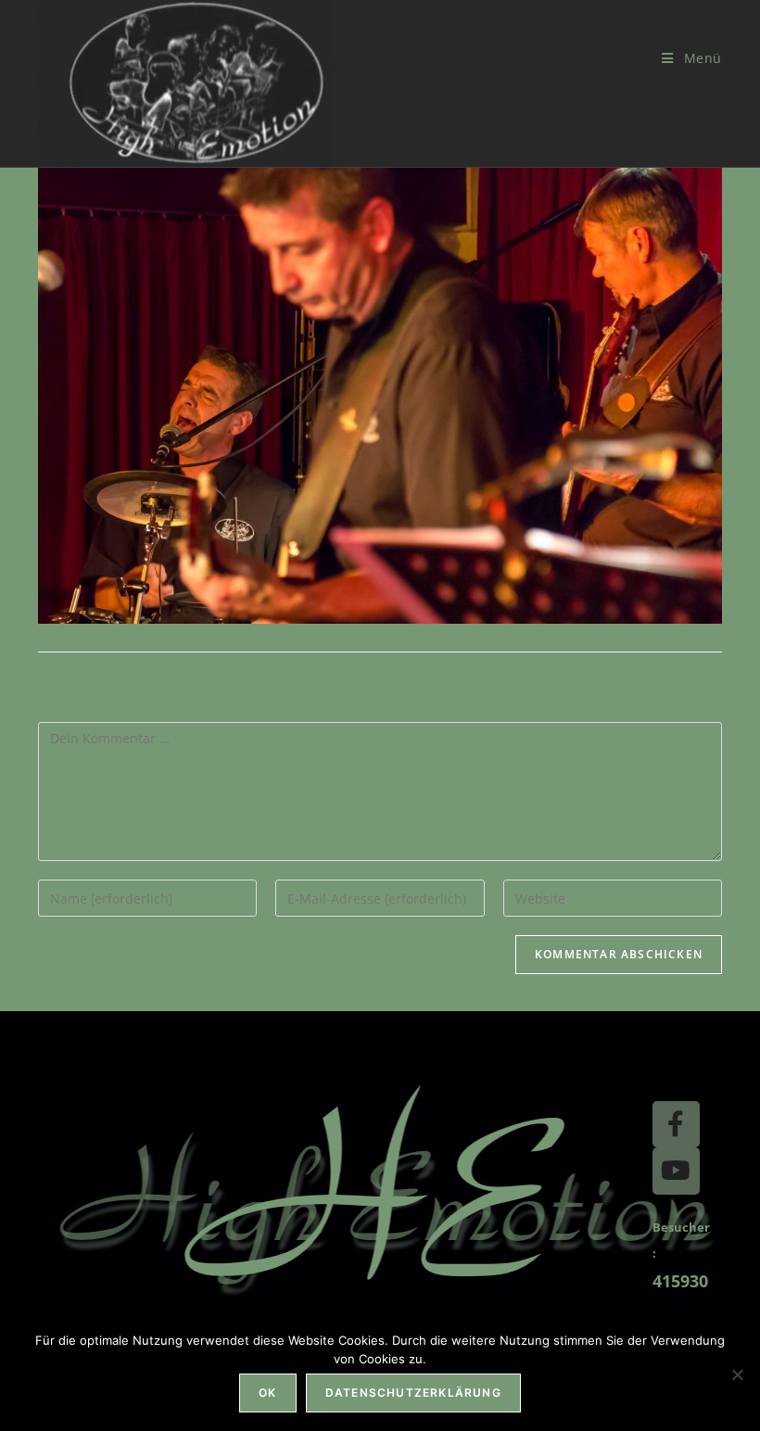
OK (267, 1392)
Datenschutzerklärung (413, 1392)
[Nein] (737, 1374)
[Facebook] (675, 1124)
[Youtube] (675, 1170)
